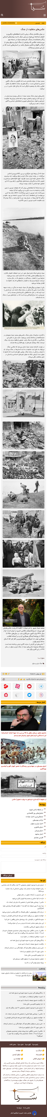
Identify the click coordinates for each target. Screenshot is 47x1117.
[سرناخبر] (37, 6)
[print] (4, 674)
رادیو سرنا (35, 1044)
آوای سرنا (28, 1044)
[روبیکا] (18, 695)
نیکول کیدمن (16, 1054)
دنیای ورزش (39, 830)
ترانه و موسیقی (38, 820)
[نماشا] (6, 695)
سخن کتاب (13, 1044)
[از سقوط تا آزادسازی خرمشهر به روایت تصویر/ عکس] (23, 784)
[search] (2, 15)
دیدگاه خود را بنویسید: (40, 860)
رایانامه (44, 853)
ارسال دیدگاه (7, 875)
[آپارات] (18, 687)
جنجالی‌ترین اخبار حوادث (34, 816)
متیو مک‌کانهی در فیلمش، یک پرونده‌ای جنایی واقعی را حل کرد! (24, 919)
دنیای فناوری (38, 827)
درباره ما (19, 1108)
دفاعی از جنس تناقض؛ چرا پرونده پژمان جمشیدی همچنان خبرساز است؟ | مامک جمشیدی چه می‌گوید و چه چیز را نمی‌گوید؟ (23, 931)
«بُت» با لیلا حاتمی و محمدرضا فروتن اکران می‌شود (28, 898)
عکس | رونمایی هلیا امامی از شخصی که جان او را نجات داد (25, 902)
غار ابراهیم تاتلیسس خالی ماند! (34, 955)
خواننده (18, 1050)
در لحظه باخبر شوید (36, 809)
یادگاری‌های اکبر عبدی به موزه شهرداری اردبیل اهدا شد (27, 940)
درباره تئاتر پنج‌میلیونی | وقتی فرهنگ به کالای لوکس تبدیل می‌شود (23, 912)
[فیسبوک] (18, 679)
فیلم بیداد (39, 1054)
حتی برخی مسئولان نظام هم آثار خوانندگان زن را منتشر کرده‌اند (24, 948)
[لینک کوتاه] (9, 674)
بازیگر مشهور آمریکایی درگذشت (34, 927)
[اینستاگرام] (41, 695)
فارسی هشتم (38, 837)
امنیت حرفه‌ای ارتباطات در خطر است (32, 936)
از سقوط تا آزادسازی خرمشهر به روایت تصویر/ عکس (29, 799)
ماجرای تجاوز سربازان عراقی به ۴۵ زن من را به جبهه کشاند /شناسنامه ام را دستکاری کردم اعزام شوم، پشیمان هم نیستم (23, 734)
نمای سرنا (21, 1044)
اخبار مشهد (39, 834)
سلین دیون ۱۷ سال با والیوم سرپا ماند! (32, 951)
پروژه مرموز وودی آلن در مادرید (34, 962)
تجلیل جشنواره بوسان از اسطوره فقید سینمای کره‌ (28, 959)
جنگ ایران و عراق (37, 663)
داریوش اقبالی (37, 1059)
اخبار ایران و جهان (37, 823)
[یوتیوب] (29, 687)
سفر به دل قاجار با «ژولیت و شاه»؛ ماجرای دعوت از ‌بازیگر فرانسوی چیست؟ (16, 974)
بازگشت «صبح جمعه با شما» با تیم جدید (31, 944)
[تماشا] (6, 687)
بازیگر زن (39, 1050)
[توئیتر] (20, 679)
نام (45, 847)
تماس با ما (26, 1108)
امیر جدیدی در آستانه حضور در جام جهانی (30, 895)
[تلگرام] (23, 679)
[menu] (44, 15)
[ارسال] (6, 674)
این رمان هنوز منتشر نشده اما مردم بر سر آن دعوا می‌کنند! (26, 923)
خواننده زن (17, 1059)
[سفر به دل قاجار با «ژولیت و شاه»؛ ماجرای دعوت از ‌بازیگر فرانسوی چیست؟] (39, 976)
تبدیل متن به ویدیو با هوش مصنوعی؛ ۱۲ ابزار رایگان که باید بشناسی (23, 885)
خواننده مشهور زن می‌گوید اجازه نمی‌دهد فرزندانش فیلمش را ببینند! (22, 916)
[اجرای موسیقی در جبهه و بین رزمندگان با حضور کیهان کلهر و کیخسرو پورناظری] (23, 751)
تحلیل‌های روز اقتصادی (35, 813)
